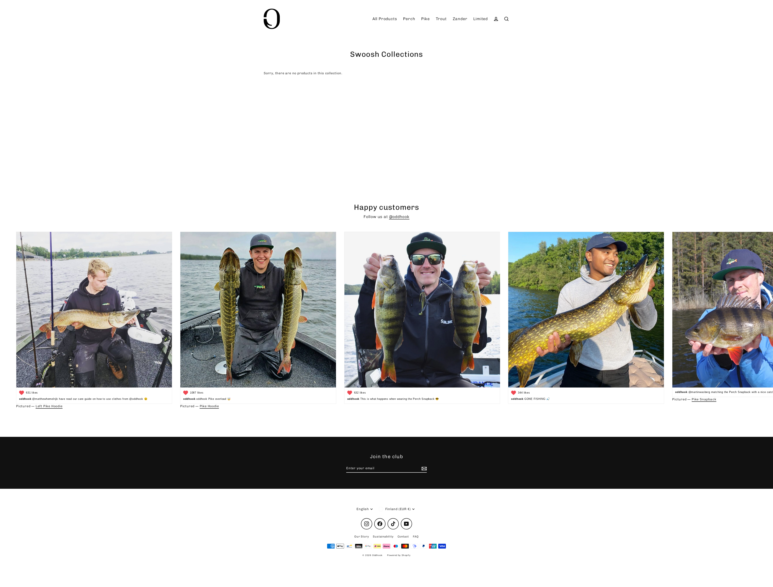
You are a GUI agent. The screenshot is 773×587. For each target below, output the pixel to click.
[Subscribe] (423, 468)
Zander (460, 19)
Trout (441, 19)
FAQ (416, 536)
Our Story (361, 536)
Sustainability (383, 536)
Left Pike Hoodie (49, 406)
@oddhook (399, 216)
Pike (425, 19)
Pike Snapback (704, 399)
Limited (480, 19)
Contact (403, 536)
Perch (409, 19)
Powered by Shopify (398, 555)
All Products (384, 19)
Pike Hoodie (209, 406)
